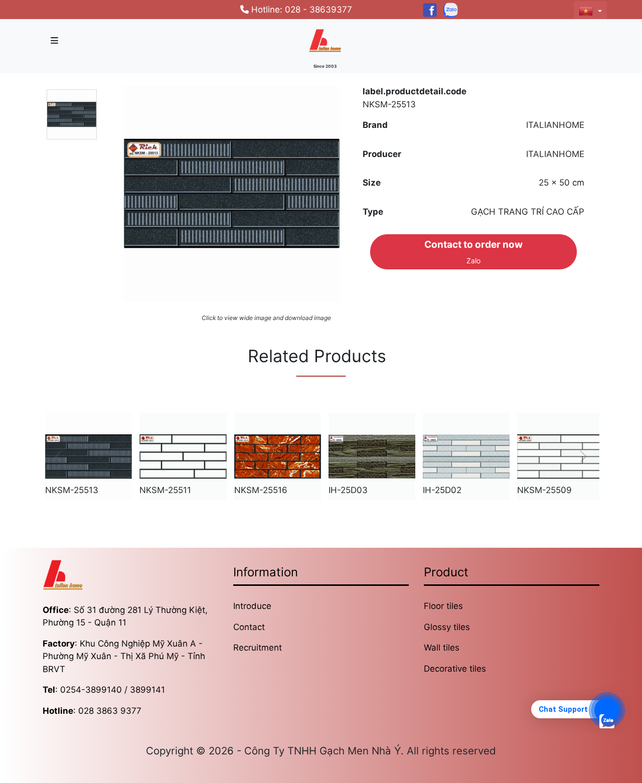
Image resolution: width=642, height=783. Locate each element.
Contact (249, 627)
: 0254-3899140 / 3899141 (104, 690)
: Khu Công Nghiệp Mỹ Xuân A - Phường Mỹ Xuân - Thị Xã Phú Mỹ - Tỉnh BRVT (124, 656)
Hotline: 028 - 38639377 (300, 10)
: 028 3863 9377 (92, 711)
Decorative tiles (455, 669)
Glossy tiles (447, 627)
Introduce (252, 606)
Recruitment (257, 648)
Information (265, 572)
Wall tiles (441, 648)
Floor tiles (443, 606)
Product (446, 572)
